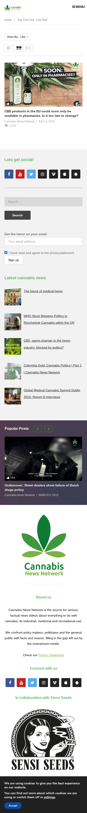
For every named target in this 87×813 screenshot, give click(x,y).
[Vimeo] (53, 174)
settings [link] (49, 797)
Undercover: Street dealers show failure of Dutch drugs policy (42, 487)
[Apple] (64, 174)
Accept (13, 805)
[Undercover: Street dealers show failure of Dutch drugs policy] (43, 459)
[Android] (75, 174)
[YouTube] (20, 174)
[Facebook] (8, 174)
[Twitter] (31, 174)
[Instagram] (42, 174)
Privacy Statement (51, 655)
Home (8, 19)
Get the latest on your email (25, 234)
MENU (80, 7)
